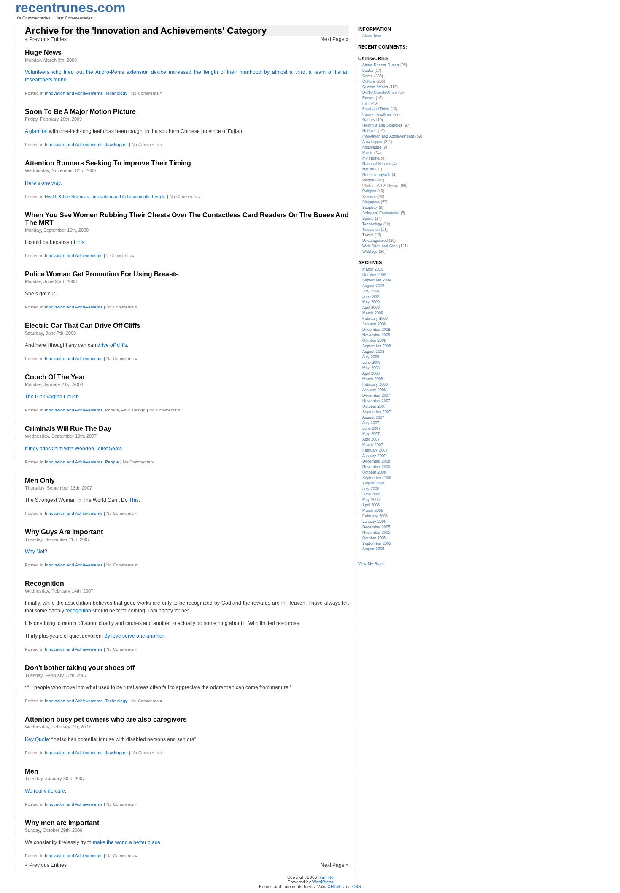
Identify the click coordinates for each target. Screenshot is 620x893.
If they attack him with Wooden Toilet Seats (73, 449)
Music (367, 153)
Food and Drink (375, 109)
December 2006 (376, 461)
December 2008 (376, 329)
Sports (368, 218)
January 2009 (374, 324)
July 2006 (370, 489)
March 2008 (372, 379)
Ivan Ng (326, 877)
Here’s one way (42, 183)
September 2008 (376, 346)
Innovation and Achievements (73, 93)
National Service (376, 164)
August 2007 (373, 417)
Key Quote (37, 739)
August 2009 (373, 286)
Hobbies (369, 131)
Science (369, 197)
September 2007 (376, 412)
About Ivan (371, 36)
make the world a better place (126, 842)
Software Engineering (380, 213)
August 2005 (373, 549)
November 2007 (376, 401)
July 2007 (370, 423)
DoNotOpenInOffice (379, 92)
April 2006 (371, 505)
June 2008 (371, 362)
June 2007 (371, 428)
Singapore (371, 202)
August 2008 (373, 351)
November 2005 (376, 532)
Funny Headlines (377, 114)
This (134, 500)
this (80, 242)
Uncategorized (375, 240)
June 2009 (371, 297)
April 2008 (371, 373)
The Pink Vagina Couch (52, 397)
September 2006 (376, 478)
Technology (116, 93)
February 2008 (375, 384)
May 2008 (371, 368)
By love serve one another (134, 636)
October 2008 (374, 340)
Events (368, 98)
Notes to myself (376, 175)
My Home (371, 158)
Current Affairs (375, 87)
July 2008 (370, 357)
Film (366, 103)
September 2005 (376, 543)
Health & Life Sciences (67, 196)
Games (368, 120)
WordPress (322, 881)
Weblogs (369, 251)
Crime (367, 76)
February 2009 (375, 319)
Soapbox (369, 208)
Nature (368, 169)
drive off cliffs (112, 345)
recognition (78, 611)
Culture (368, 81)
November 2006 (376, 467)
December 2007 (376, 395)
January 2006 (374, 522)
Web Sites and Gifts (380, 246)
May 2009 (371, 302)
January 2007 (374, 456)
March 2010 (372, 269)
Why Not (34, 552)
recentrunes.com (70, 7)
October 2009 (374, 275)
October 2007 (374, 406)
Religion (369, 191)
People (159, 196)
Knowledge (371, 147)
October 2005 (374, 538)
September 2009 (376, 280)
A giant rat (36, 131)
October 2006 (374, 472)
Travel (367, 235)
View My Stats (371, 564)
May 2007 (371, 434)
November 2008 (376, 335)
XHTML (335, 886)
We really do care (45, 791)
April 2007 (371, 439)
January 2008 (374, 390)
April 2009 (371, 308)
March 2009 (372, 313)
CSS (356, 886)
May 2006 (371, 500)
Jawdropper (116, 144)
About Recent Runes (380, 65)
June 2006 (371, 494)
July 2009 (370, 291)
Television (371, 229)
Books (367, 70)
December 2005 (376, 527)
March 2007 (372, 445)
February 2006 (375, 516)
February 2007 (375, 450)
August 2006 (373, 483)
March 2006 (372, 511)
